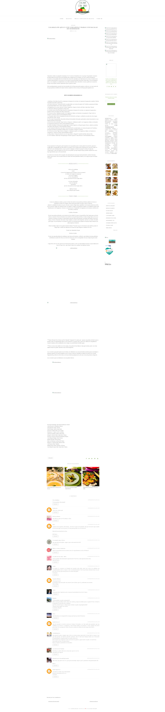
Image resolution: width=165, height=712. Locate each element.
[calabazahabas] (73, 55)
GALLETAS (115, 133)
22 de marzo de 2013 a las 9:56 (93, 524)
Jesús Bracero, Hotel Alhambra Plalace (61, 126)
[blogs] (112, 237)
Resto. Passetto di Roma (77, 129)
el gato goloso (109, 210)
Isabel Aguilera (56, 669)
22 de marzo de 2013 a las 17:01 (93, 566)
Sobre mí (99, 18)
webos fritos (109, 227)
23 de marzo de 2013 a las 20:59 (93, 632)
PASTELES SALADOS (109, 140)
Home (61, 18)
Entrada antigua (94, 701)
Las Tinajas (60, 430)
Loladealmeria (56, 633)
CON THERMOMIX (111, 126)
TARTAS (112, 152)
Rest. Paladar (56, 444)
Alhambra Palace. (67, 114)
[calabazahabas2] (73, 319)
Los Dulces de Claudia (58, 648)
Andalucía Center (65, 424)
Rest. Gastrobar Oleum (88, 107)
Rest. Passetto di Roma (65, 105)
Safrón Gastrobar (58, 102)
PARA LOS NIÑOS (109, 139)
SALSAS (112, 150)
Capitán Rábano (57, 578)
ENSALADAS (115, 132)
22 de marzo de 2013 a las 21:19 (93, 598)
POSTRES (115, 145)
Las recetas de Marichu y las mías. (57, 128)
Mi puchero (51, 134)
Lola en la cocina (53, 131)
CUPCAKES (115, 129)
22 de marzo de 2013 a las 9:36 (93, 508)
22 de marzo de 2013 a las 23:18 (93, 621)
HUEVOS (115, 135)
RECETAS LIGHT (108, 149)
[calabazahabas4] (73, 405)
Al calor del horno (52, 104)
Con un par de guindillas (54, 119)
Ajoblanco (50, 101)
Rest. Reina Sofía (88, 134)
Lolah (54, 566)
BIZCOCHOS (108, 121)
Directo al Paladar (110, 205)
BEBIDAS (115, 119)
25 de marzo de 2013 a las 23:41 (93, 669)
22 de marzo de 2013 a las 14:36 (93, 548)
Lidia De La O (56, 622)
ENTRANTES (108, 133)
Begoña (54, 598)
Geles (54, 590)
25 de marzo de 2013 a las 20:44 (93, 648)
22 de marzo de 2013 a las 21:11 (93, 589)
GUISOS (106, 135)
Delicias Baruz (56, 516)
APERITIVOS (108, 118)
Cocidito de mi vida (53, 110)
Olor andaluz (52, 135)
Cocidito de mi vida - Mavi (59, 556)
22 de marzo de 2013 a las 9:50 (93, 516)
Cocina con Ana (74, 708)
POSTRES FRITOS (111, 146)
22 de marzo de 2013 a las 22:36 (93, 613)
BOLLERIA (115, 121)
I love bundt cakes (110, 215)
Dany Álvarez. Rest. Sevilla (53, 117)
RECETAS (68, 18)
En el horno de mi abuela (54, 122)
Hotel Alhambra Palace (68, 123)
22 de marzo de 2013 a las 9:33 (93, 499)
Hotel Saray (58, 120)
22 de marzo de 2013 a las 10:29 (93, 540)
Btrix (54, 613)
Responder (55, 504)
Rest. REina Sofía (60, 442)
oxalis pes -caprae (80, 340)
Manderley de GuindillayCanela (61, 658)
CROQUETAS (110, 129)
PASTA (116, 139)
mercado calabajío (110, 208)
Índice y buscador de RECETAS (84, 18)
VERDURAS (114, 153)
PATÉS (116, 140)
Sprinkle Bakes (109, 213)
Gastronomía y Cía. (110, 220)
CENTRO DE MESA (109, 123)
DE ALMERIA (109, 131)
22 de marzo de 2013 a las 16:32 (93, 556)
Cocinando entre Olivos (54, 116)
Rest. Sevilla (57, 427)
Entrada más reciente (53, 701)
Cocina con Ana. (52, 113)
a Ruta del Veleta (60, 441)
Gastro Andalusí (53, 125)
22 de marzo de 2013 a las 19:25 (93, 578)
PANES (115, 137)
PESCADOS (73, 25)
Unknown (55, 508)
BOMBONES (107, 122)
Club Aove (50, 108)
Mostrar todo (115, 230)
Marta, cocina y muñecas (59, 548)
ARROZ (111, 119)
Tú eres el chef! (109, 225)
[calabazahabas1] (73, 273)
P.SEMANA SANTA (109, 137)
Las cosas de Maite (92, 708)
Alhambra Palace (59, 426)
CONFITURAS (108, 128)
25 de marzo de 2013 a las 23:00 (93, 658)
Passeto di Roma (61, 445)
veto (54, 524)
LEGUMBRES (108, 136)
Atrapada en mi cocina (53, 107)
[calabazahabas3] (73, 375)
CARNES (115, 122)
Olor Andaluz (56, 500)
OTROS (115, 136)
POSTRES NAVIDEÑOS (111, 148)
